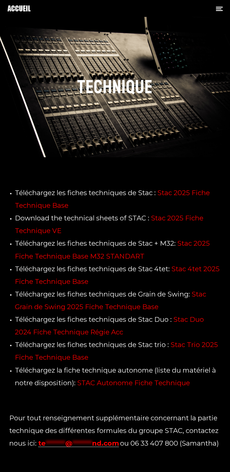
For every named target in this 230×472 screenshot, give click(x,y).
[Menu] (219, 8)
